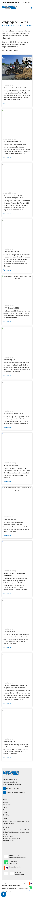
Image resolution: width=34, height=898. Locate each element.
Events (5, 807)
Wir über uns (7, 805)
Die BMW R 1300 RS (9, 841)
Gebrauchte (6, 810)
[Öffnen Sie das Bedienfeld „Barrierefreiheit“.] (3, 894)
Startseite (6, 802)
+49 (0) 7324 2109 (27, 2)
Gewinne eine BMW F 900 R (11, 838)
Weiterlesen (7, 104)
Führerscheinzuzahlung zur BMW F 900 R (16, 830)
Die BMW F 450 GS (9, 836)
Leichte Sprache (23, 888)
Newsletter (6, 815)
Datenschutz (12, 888)
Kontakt (5, 812)
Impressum (5, 888)
